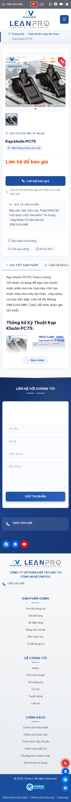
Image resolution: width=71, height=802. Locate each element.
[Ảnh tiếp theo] (62, 82)
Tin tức (35, 689)
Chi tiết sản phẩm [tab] (24, 265)
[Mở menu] (64, 19)
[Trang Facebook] (65, 788)
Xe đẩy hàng (35, 622)
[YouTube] (61, 4)
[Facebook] (55, 4)
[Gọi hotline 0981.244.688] (65, 763)
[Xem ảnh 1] (11, 119)
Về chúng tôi (35, 682)
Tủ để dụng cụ (35, 643)
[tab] (35, 108)
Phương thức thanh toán (35, 755)
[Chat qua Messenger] (65, 779)
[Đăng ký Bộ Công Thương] (35, 787)
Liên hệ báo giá (37, 181)
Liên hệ (35, 703)
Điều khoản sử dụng (35, 762)
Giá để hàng (35, 615)
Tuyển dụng (36, 696)
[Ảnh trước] (9, 82)
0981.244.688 (14, 4)
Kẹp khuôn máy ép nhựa (27, 133)
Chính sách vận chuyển (35, 741)
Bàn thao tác (36, 636)
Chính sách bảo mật (35, 734)
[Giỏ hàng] (50, 4)
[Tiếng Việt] (33, 4)
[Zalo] (67, 4)
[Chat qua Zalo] (65, 771)
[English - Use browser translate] (41, 4)
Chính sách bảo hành (35, 727)
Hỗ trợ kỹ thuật (35, 675)
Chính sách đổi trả (36, 748)
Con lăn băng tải (35, 608)
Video (35, 668)
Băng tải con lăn (35, 629)
